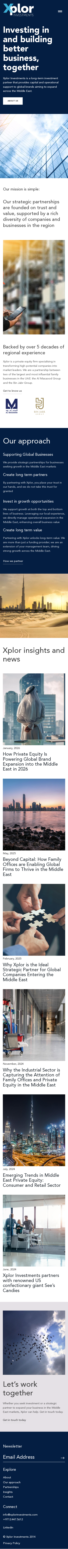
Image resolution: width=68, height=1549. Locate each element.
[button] (60, 11)
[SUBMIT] (59, 1458)
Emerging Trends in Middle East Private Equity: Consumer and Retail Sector (32, 1180)
